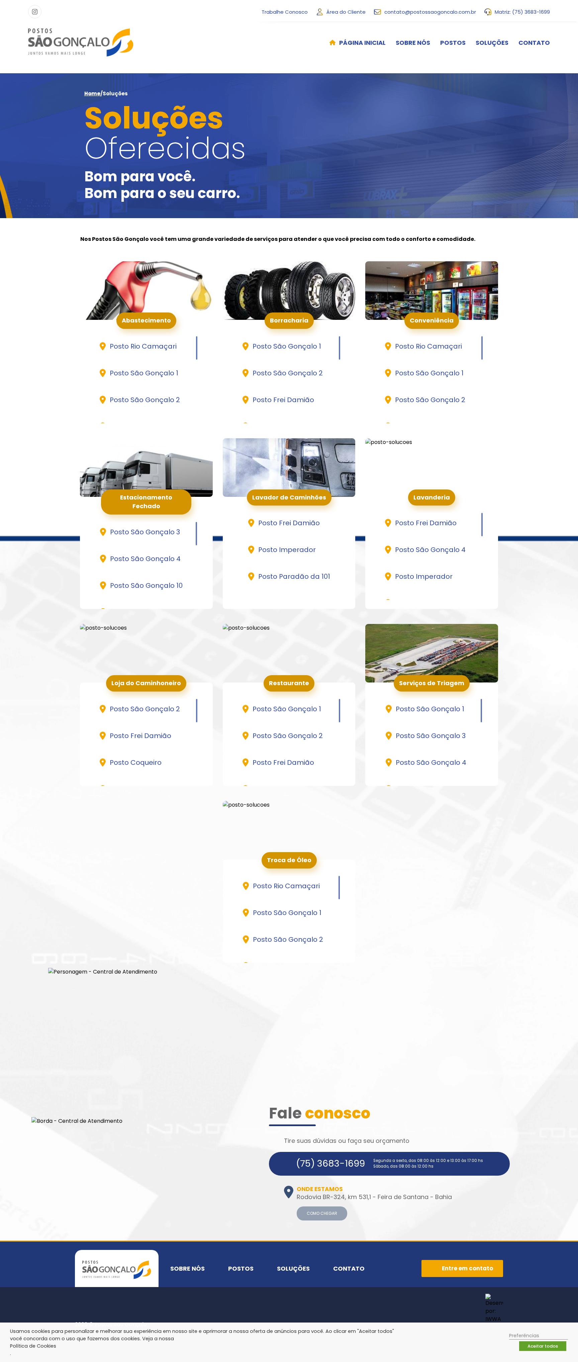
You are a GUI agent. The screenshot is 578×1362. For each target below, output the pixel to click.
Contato (534, 42)
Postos (453, 42)
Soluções (492, 42)
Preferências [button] (524, 1335)
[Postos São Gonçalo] (80, 42)
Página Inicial (362, 42)
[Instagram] (34, 11)
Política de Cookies (33, 1346)
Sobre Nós (413, 42)
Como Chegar (322, 1213)
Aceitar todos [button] (542, 1346)
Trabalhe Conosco (285, 11)
